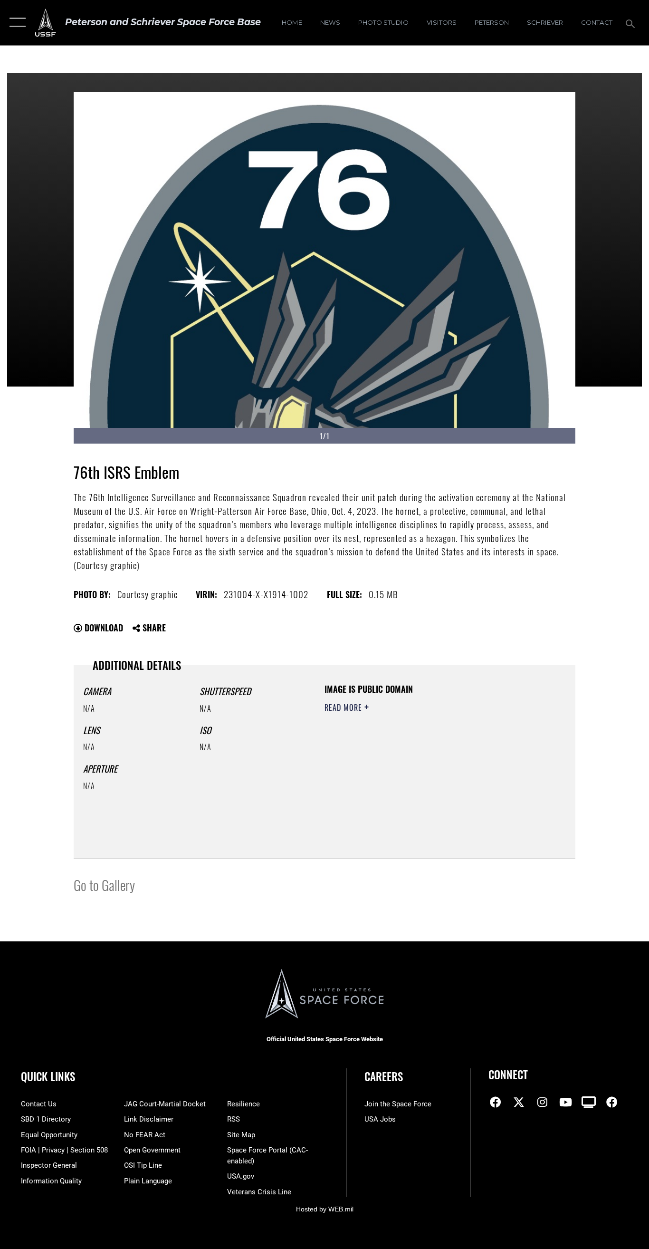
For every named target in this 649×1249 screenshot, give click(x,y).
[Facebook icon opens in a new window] (495, 1102)
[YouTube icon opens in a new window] (565, 1102)
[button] (15, 22)
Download (102, 627)
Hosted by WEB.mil (324, 1209)
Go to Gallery (104, 884)
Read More (344, 707)
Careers (383, 1076)
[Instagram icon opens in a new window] (542, 1102)
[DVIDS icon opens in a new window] (589, 1102)
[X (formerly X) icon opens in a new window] (519, 1102)
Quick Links (48, 1076)
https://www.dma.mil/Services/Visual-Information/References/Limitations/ (435, 781)
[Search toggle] (632, 22)
